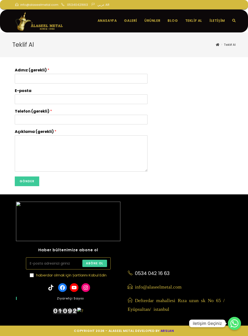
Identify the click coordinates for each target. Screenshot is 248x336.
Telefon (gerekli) (33, 111)
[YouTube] (74, 287)
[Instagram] (209, 5)
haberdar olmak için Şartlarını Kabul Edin (71, 275)
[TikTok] (231, 5)
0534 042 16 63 (152, 273)
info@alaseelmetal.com (39, 4)
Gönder (27, 181)
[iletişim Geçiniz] (234, 323)
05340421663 (77, 4)
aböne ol (94, 263)
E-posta (23, 90)
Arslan (167, 330)
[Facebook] (198, 5)
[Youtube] (221, 5)
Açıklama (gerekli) (35, 131)
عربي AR (103, 4)
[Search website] (234, 20)
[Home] (217, 44)
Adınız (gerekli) (32, 70)
